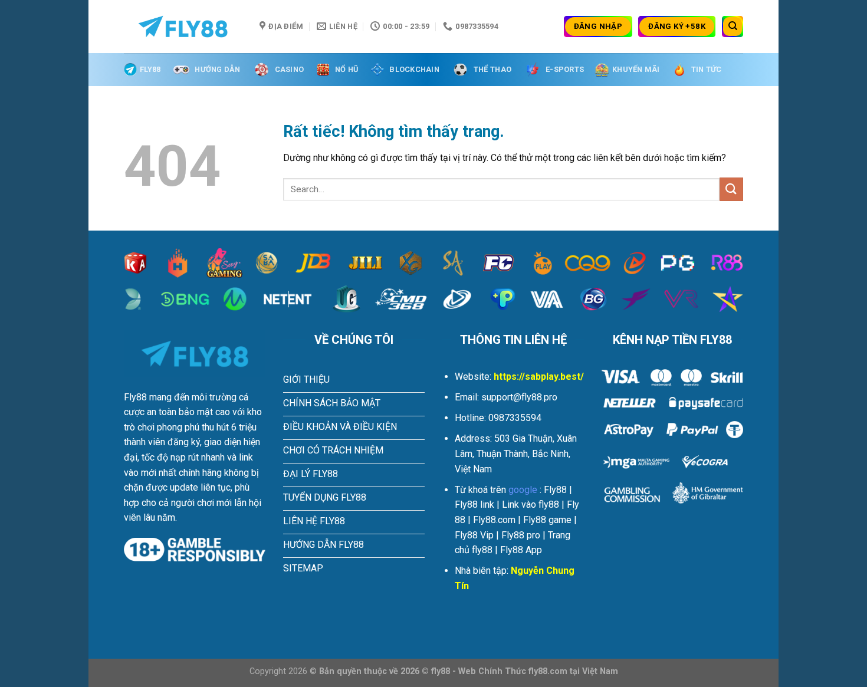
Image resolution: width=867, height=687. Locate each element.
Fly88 (150, 69)
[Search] (732, 26)
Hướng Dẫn (217, 69)
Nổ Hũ (346, 69)
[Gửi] (731, 188)
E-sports (565, 69)
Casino (289, 69)
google (522, 489)
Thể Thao (492, 69)
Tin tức (706, 69)
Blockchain (414, 69)
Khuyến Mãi (636, 69)
